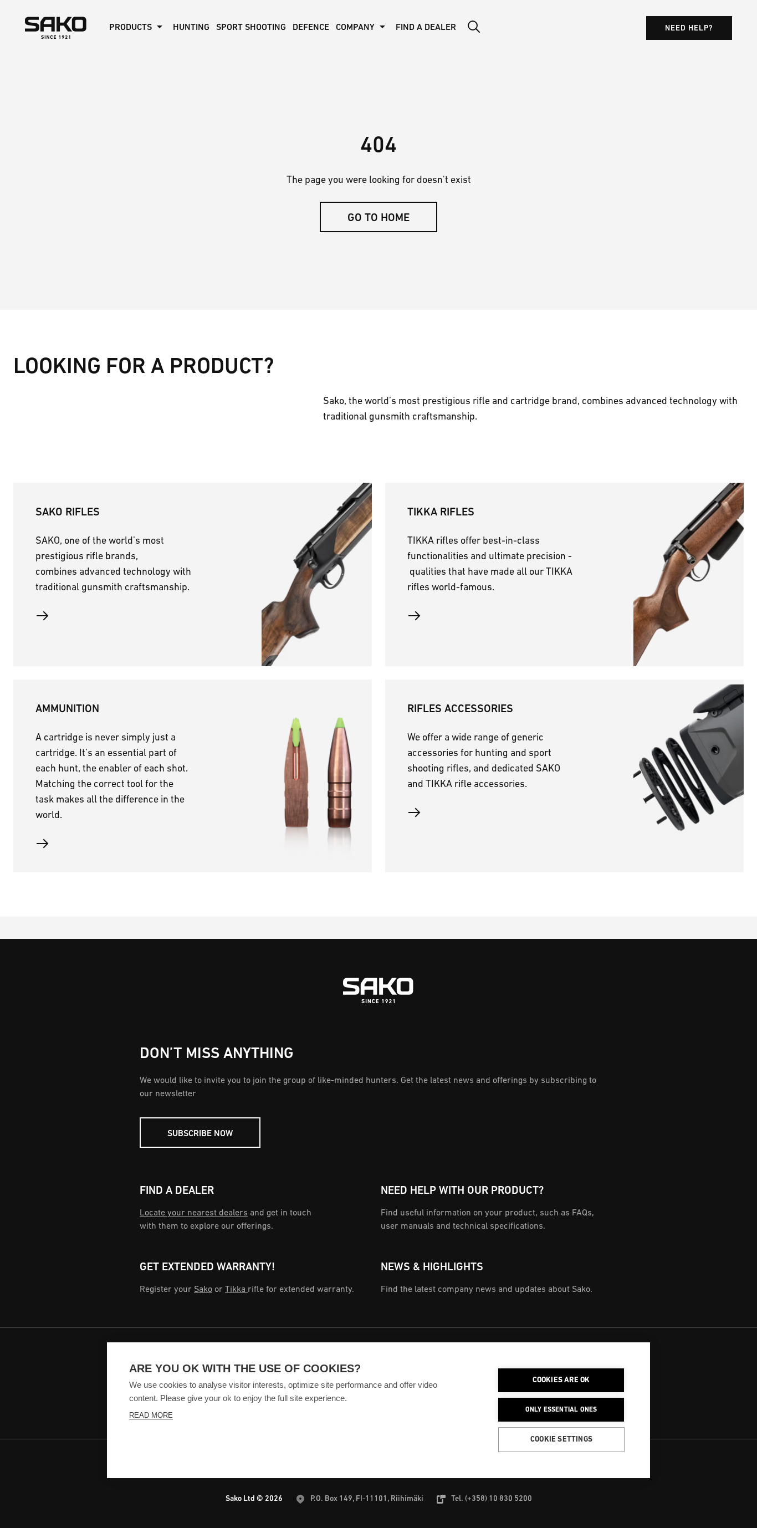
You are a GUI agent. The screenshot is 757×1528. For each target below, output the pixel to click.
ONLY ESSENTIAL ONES (561, 1410)
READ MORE (151, 1415)
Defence (311, 27)
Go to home (378, 218)
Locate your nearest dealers (194, 1213)
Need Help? (689, 28)
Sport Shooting (251, 27)
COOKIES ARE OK (561, 1380)
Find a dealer (177, 1191)
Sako (203, 1289)
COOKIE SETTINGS (561, 1439)
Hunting (191, 27)
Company (355, 27)
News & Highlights (432, 1267)
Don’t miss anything (217, 1054)
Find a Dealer (426, 27)
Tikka (236, 1289)
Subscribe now (200, 1134)
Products (130, 27)
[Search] (474, 27)
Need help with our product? (462, 1191)
